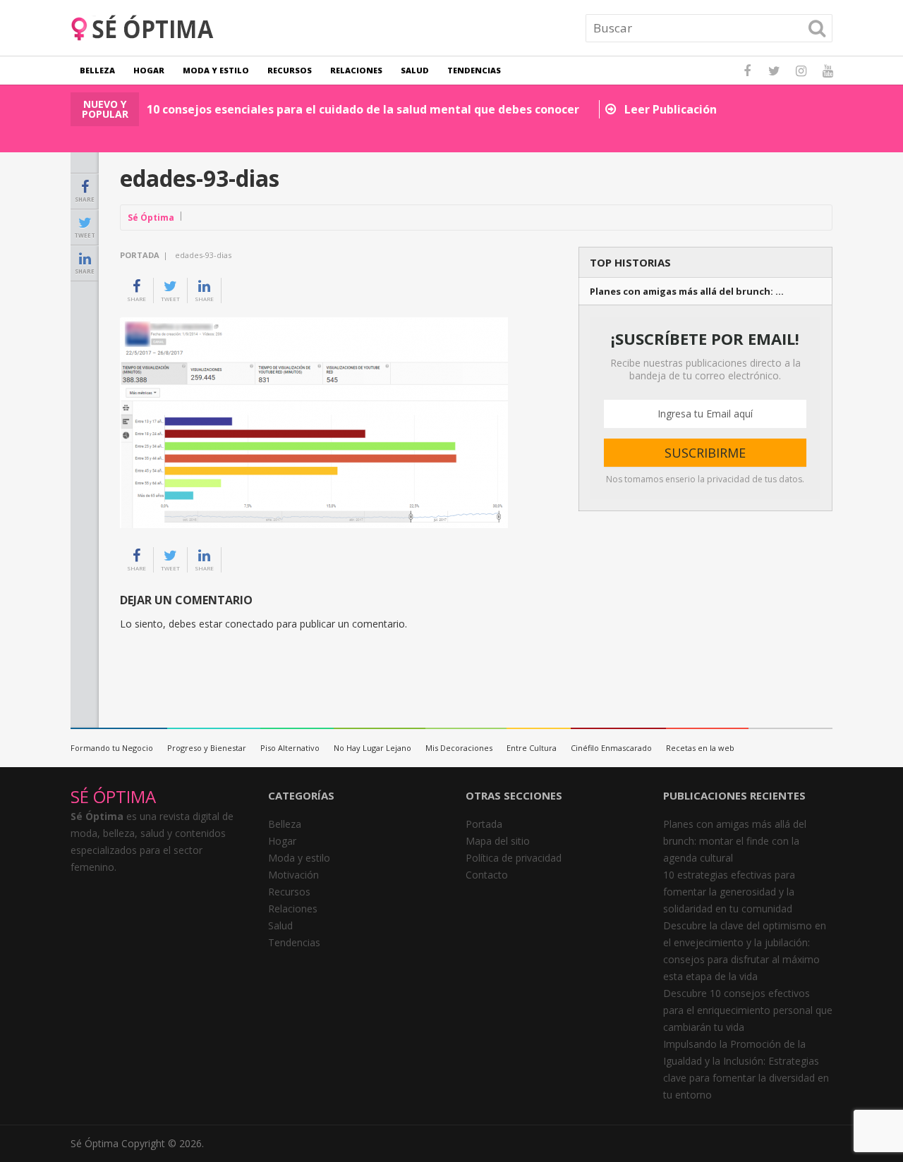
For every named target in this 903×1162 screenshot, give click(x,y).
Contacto (487, 874)
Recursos (289, 70)
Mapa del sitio (498, 841)
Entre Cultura (532, 747)
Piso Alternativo (290, 747)
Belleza (97, 70)
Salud (415, 70)
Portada (139, 255)
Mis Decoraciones (458, 747)
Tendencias (474, 70)
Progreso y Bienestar (206, 747)
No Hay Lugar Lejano (372, 747)
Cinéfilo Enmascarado (611, 747)
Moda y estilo (216, 70)
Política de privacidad (514, 857)
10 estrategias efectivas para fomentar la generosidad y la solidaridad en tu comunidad (729, 891)
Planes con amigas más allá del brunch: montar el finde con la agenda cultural (734, 840)
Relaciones (356, 70)
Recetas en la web (700, 747)
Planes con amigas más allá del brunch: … (687, 292)
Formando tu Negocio (112, 747)
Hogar (148, 70)
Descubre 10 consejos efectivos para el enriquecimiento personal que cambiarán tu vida (747, 1010)
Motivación (293, 874)
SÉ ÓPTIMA (113, 796)
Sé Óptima (151, 218)
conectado (249, 623)
